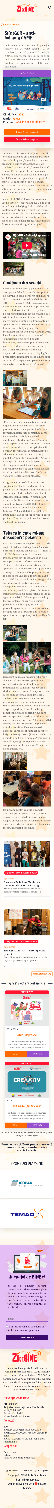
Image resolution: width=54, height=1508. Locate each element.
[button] (49, 7)
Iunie (15, 114)
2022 (21, 114)
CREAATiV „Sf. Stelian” (27, 1106)
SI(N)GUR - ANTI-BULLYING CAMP (21, 873)
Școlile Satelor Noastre (30, 122)
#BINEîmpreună (27, 1035)
